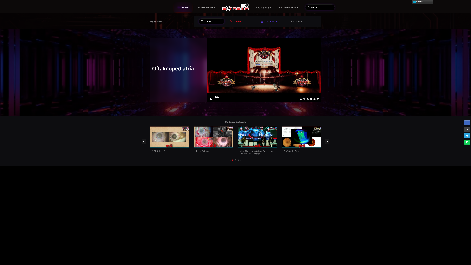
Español (420, 2)
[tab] (230, 160)
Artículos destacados (288, 7)
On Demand (183, 7)
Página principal (263, 7)
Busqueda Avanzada (205, 7)
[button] (467, 122)
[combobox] (320, 7)
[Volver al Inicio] (235, 7)
